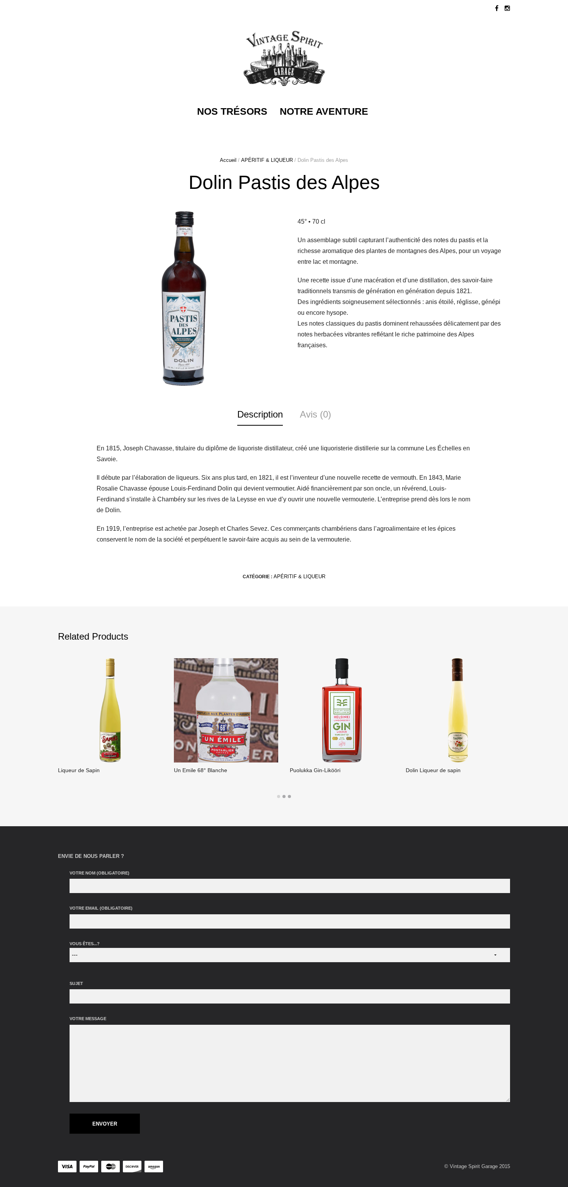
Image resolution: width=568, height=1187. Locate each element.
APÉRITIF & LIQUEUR (267, 160)
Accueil (228, 160)
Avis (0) (315, 414)
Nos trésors (232, 111)
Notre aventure (324, 111)
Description (260, 414)
